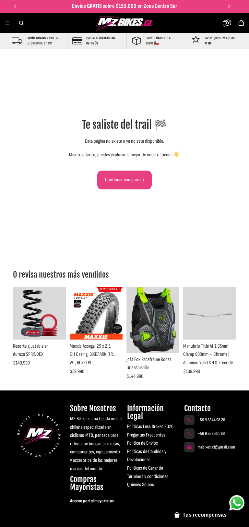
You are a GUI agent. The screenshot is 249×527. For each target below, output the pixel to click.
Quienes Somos (140, 485)
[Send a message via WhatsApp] (237, 503)
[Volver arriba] (14, 516)
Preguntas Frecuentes (146, 435)
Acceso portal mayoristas (92, 501)
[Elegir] (56, 329)
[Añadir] (112, 329)
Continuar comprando (124, 180)
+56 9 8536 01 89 (211, 433)
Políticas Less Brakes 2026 (150, 427)
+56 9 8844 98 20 (211, 420)
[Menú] (7, 23)
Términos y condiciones (147, 476)
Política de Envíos (142, 443)
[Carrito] (241, 23)
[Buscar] (21, 23)
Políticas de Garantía (145, 468)
